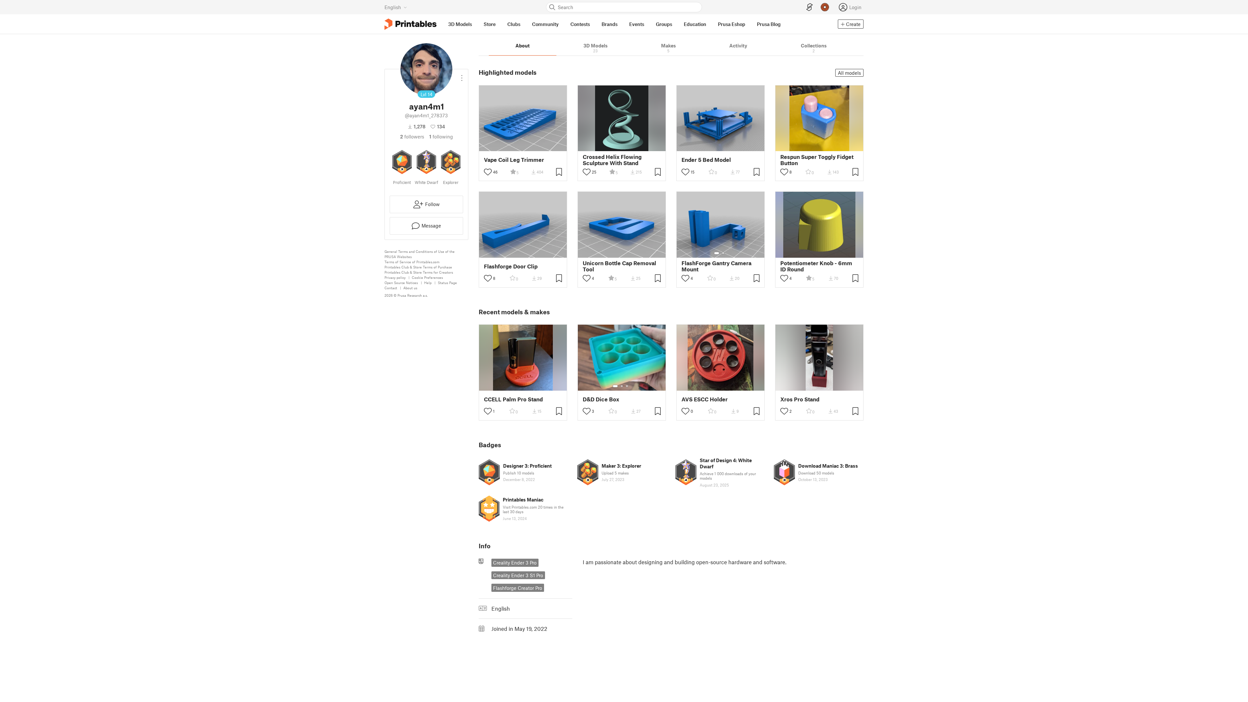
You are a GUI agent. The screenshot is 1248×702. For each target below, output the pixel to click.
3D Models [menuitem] (460, 24)
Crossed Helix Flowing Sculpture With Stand (612, 160)
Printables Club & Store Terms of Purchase (418, 267)
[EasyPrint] (809, 7)
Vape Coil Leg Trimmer (514, 160)
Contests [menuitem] (580, 24)
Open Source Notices (401, 282)
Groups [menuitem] (664, 24)
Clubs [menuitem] (513, 24)
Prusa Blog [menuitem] (769, 24)
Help (428, 282)
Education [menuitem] (695, 24)
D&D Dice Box (601, 399)
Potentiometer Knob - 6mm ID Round (816, 266)
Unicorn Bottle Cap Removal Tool (619, 266)
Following (441, 136)
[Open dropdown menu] (461, 75)
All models (849, 73)
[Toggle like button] (488, 172)
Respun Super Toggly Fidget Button (816, 160)
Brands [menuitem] (610, 24)
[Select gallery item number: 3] (627, 386)
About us (410, 288)
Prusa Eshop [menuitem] (731, 24)
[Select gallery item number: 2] (723, 253)
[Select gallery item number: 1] (716, 253)
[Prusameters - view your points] (825, 7)
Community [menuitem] (545, 24)
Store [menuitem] (490, 24)
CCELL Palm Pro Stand (513, 399)
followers (412, 136)
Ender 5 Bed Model (706, 160)
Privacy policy (395, 277)
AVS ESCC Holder (705, 399)
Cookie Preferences (427, 277)
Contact (390, 288)
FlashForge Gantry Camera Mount (716, 266)
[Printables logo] (410, 24)
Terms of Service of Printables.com (411, 262)
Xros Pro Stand (799, 399)
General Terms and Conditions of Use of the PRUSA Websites (419, 254)
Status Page (447, 282)
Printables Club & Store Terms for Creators (418, 272)
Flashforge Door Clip (511, 266)
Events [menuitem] (636, 24)
